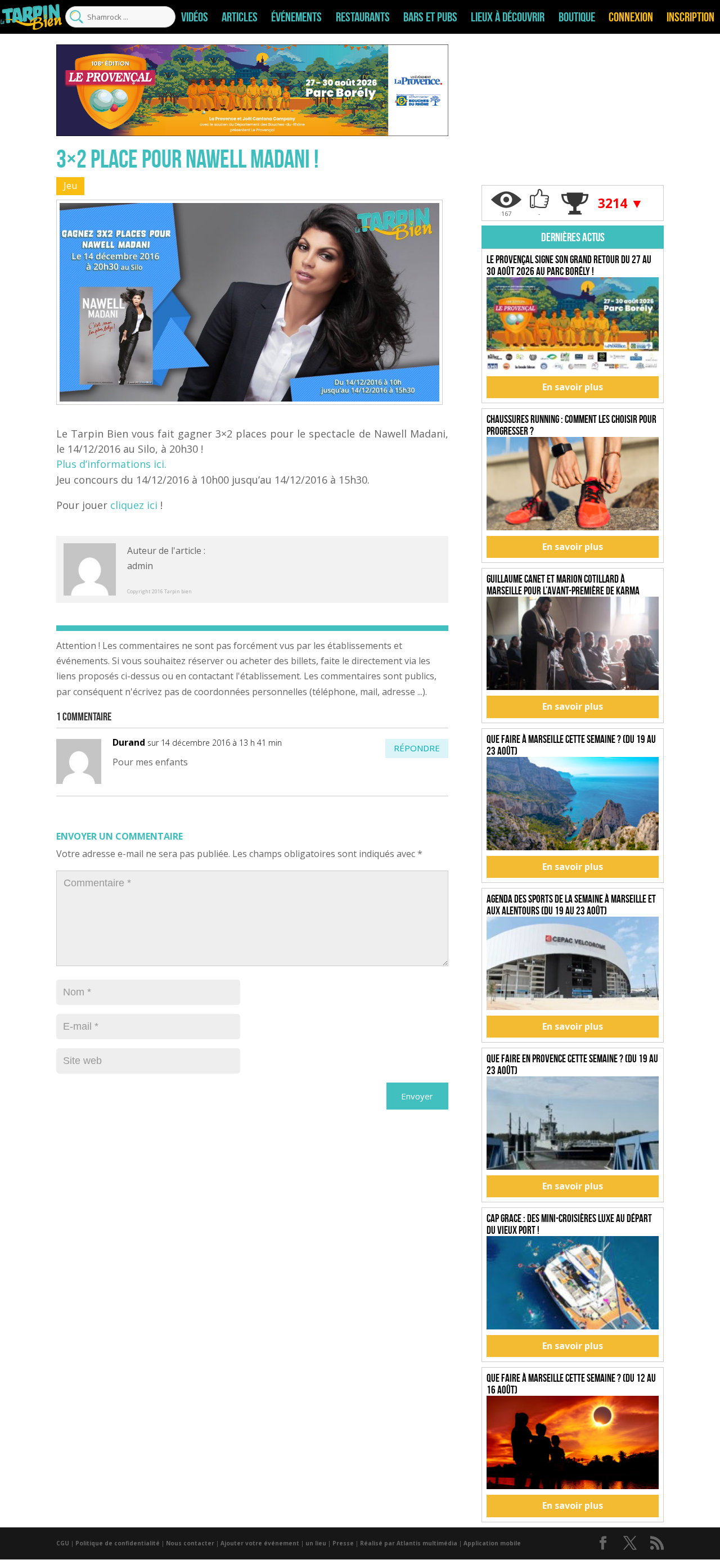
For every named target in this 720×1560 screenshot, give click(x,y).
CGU (62, 1543)
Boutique (577, 16)
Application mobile (492, 1543)
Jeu (70, 185)
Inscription (690, 16)
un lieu (315, 1543)
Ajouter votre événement (259, 1543)
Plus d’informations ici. (111, 464)
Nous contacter (190, 1543)
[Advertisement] (573, 114)
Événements (296, 16)
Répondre (417, 748)
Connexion (631, 16)
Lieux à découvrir (507, 16)
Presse (343, 1543)
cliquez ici (134, 505)
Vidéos (194, 16)
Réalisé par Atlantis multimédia (408, 1543)
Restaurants (363, 16)
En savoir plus (572, 387)
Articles (240, 16)
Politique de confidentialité (117, 1543)
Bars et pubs (430, 16)
